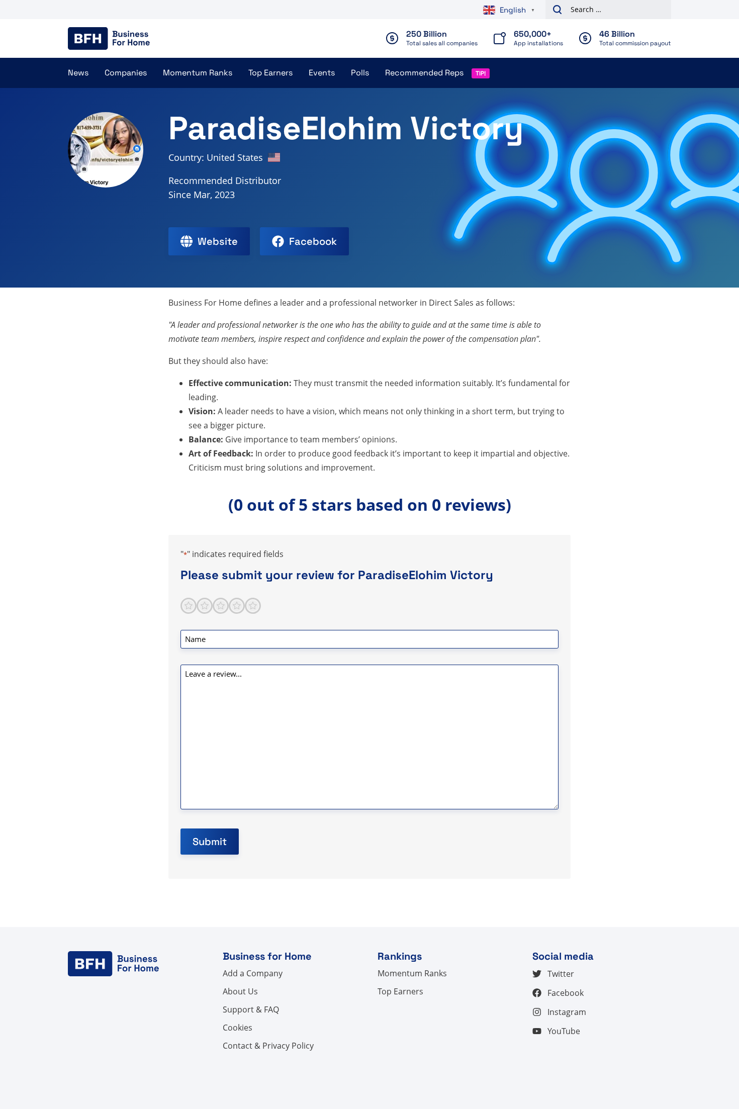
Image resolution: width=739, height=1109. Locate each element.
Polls (360, 72)
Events (322, 72)
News (78, 72)
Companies (126, 72)
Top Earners (270, 72)
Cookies (237, 1027)
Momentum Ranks (197, 72)
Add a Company (253, 973)
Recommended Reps (424, 72)
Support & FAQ (251, 1009)
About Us (240, 991)
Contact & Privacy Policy (268, 1045)
